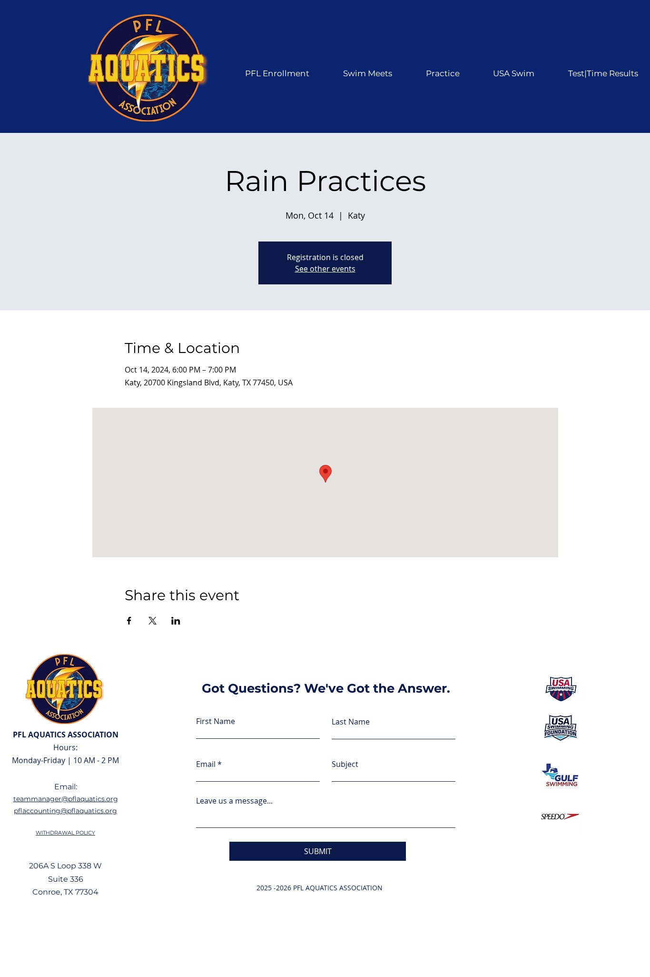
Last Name (351, 721)
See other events (325, 268)
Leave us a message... (234, 801)
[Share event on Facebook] (129, 620)
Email (206, 764)
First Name (215, 721)
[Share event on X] (152, 620)
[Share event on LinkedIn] (175, 620)
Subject (345, 764)
